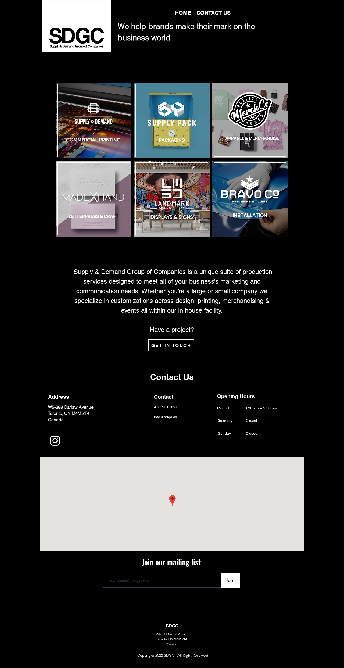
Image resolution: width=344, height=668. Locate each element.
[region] (94, 120)
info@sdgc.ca (165, 417)
